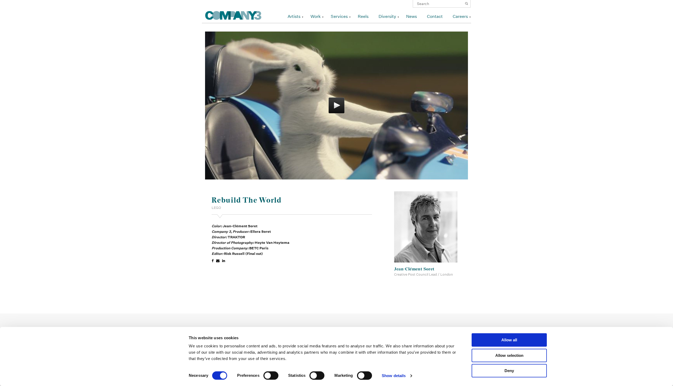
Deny (509, 370)
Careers (460, 16)
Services (339, 16)
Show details (394, 375)
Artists (294, 16)
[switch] (270, 375)
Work (315, 16)
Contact (435, 16)
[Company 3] (233, 15)
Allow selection (509, 355)
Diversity (387, 16)
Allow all (509, 340)
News (411, 16)
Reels (363, 16)
